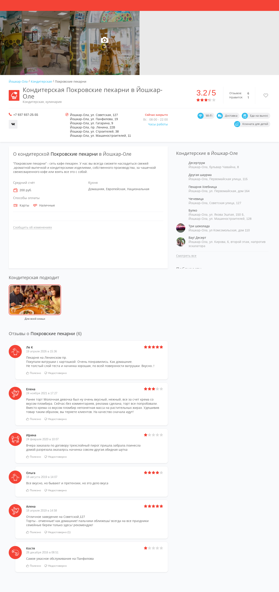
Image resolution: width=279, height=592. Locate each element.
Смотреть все (186, 256)
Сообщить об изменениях (32, 227)
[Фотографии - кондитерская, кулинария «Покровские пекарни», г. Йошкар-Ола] (35, 43)
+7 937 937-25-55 (25, 114)
